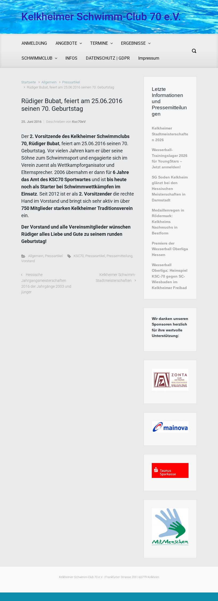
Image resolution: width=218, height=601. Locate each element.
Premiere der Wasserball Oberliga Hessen (170, 249)
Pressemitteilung (119, 256)
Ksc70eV (79, 122)
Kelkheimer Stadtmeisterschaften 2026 (170, 134)
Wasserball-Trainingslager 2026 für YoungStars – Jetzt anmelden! (169, 158)
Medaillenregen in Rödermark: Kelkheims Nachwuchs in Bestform (168, 221)
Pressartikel (71, 82)
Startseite (28, 82)
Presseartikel (95, 256)
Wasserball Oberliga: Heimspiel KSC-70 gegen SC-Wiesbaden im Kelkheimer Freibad (169, 276)
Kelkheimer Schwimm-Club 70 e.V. (101, 17)
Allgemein (49, 82)
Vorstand (28, 261)
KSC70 (79, 256)
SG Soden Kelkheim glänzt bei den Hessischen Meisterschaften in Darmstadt (170, 188)
